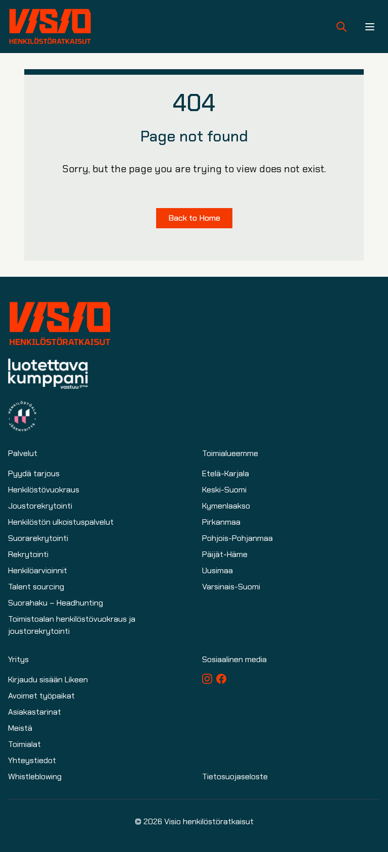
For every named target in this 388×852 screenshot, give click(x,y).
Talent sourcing (36, 586)
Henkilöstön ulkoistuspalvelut (61, 522)
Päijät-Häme (225, 554)
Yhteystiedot (32, 760)
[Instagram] (207, 679)
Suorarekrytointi (38, 538)
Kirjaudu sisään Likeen (48, 679)
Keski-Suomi (224, 489)
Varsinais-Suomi (231, 586)
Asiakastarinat (34, 712)
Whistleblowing (35, 776)
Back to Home (194, 218)
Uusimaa (217, 570)
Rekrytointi (28, 554)
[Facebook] (221, 679)
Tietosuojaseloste (235, 776)
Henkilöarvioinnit (37, 570)
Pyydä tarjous (34, 473)
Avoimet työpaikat (41, 695)
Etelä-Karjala (225, 473)
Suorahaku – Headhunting (55, 602)
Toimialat (24, 744)
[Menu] (370, 27)
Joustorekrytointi (40, 505)
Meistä (20, 728)
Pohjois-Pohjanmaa (237, 538)
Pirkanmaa (221, 522)
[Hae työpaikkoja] (341, 27)
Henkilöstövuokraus (43, 489)
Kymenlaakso (226, 505)
